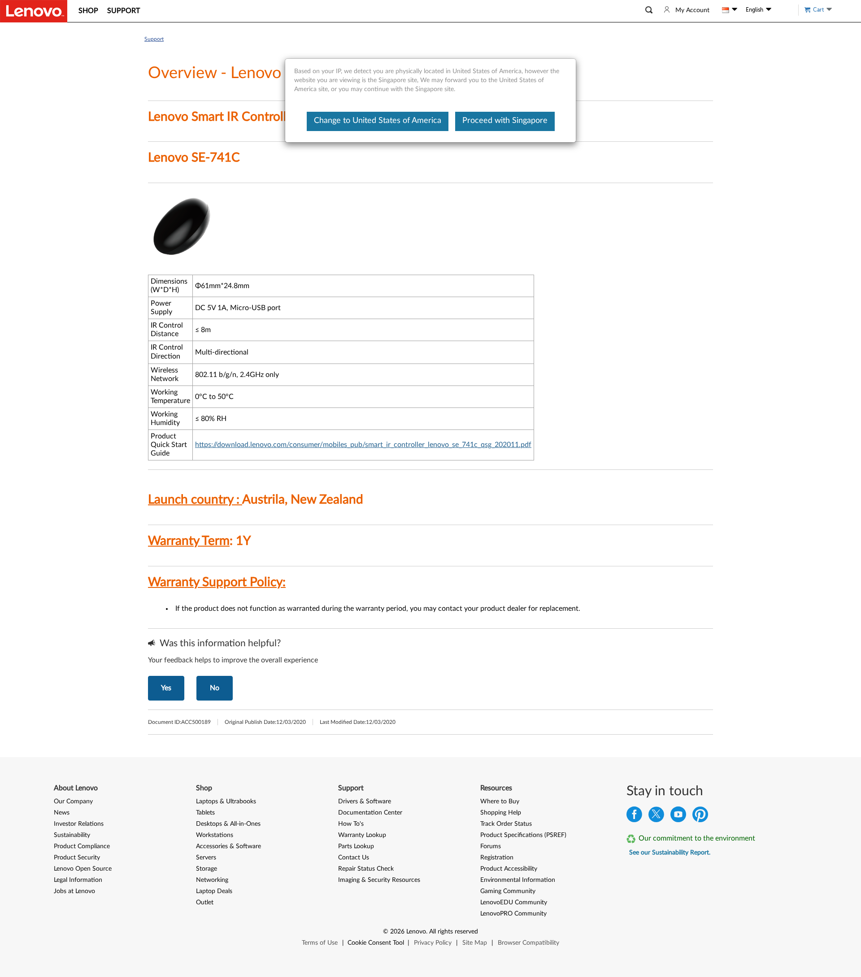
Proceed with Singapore (505, 121)
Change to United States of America (377, 121)
